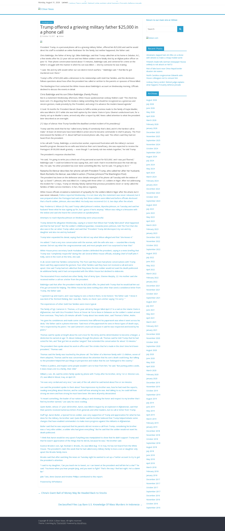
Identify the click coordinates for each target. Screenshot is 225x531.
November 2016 (153, 499)
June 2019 (150, 407)
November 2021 (153, 289)
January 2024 (151, 185)
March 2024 (151, 176)
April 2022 (150, 269)
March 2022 (151, 273)
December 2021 (153, 285)
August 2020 (151, 350)
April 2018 (150, 463)
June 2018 (150, 455)
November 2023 (153, 193)
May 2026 (150, 112)
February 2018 (152, 471)
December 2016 (153, 495)
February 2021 (152, 326)
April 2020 (150, 366)
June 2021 (150, 310)
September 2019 (153, 394)
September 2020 (153, 346)
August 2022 (151, 253)
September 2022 (153, 249)
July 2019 (150, 402)
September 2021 (153, 298)
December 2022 (153, 237)
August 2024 (151, 156)
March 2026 (151, 120)
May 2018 (150, 459)
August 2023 (151, 205)
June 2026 (150, 108)
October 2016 (152, 503)
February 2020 (152, 374)
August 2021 (151, 302)
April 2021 (150, 318)
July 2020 (150, 354)
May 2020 (150, 362)
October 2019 (152, 390)
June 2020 (150, 358)
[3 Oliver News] (46, 9)
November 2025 (153, 136)
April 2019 (150, 415)
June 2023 (150, 213)
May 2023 (150, 217)
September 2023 (153, 201)
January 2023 (151, 233)
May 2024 (150, 168)
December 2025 (153, 132)
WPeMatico (57, 481)
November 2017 (153, 483)
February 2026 (152, 124)
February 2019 (152, 423)
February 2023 (152, 229)
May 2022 (150, 265)
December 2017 (153, 479)
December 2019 (153, 382)
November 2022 (153, 241)
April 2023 (150, 221)
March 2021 (151, 322)
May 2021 (150, 314)
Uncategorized (47, 22)
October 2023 (152, 197)
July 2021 (150, 306)
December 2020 (153, 334)
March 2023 (151, 225)
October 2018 (152, 439)
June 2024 (150, 164)
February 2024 (152, 181)
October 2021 (152, 294)
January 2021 (151, 330)
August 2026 (151, 100)
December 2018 (153, 431)
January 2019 (151, 427)
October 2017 (152, 487)
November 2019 (153, 386)
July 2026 (150, 104)
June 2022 (150, 261)
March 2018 (151, 467)
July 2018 (150, 451)
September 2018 (153, 443)
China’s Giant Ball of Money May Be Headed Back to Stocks (72, 492)
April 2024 (150, 172)
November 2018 (153, 435)
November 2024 (153, 144)
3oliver (61, 36)
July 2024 (150, 160)
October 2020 (152, 342)
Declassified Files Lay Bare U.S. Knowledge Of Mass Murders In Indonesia (100, 504)
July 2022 (150, 257)
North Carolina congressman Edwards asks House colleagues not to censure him (103, 2)
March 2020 (151, 370)
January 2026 (151, 128)
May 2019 (150, 411)
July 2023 (150, 209)
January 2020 (151, 378)
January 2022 (151, 281)
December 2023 (153, 189)
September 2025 (153, 140)
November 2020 (153, 338)
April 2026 (150, 116)
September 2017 (153, 491)
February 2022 (152, 277)
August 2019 (151, 398)
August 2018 (151, 447)
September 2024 (153, 152)
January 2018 (151, 475)
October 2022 (152, 245)
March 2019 (151, 419)
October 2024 (152, 148)
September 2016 (153, 507)
